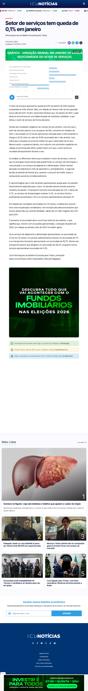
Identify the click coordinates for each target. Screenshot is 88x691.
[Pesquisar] (84, 3)
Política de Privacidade (44, 666)
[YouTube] (41, 643)
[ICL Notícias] (44, 4)
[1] (44, 474)
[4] (22, 565)
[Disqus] (44, 393)
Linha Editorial (44, 660)
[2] (22, 528)
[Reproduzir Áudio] (12, 97)
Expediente (44, 657)
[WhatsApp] (73, 42)
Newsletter (44, 653)
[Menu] (4, 4)
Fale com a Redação (44, 663)
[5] (65, 565)
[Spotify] (54, 643)
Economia (9, 18)
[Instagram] (32, 643)
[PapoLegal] (69, 42)
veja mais (81, 442)
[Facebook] (77, 42)
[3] (65, 528)
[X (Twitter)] (80, 42)
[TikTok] (50, 643)
